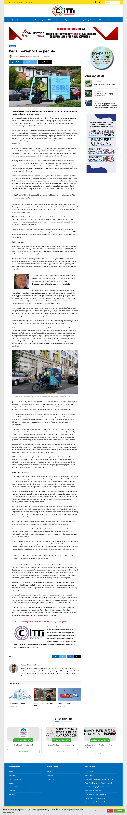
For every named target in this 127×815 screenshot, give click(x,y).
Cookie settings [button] (100, 811)
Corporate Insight (62, 20)
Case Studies (13, 787)
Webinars (101, 20)
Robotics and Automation (93, 790)
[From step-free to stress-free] (45, 694)
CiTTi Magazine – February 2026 (104, 84)
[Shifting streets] (69, 694)
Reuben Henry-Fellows (22, 56)
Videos (50, 20)
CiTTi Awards (89, 771)
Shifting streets (64, 704)
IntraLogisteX (89, 775)
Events (110, 20)
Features (28, 20)
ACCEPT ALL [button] (119, 811)
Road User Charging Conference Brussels (98, 783)
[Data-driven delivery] (20, 694)
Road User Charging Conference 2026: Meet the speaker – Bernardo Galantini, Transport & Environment (105, 106)
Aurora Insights (40, 20)
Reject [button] (110, 811)
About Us (20, 2)
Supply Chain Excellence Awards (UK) (62, 745)
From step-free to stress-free (43, 705)
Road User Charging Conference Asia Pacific (99, 779)
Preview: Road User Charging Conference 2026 (103, 95)
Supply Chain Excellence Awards (95, 798)
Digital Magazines (87, 20)
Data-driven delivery (17, 704)
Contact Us (28, 2)
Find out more (23, 751)
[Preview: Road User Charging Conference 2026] (88, 93)
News (19, 20)
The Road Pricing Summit (23, 745)
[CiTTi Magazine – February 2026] (88, 83)
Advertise (12, 2)
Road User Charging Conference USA (97, 787)
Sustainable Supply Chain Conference (97, 802)
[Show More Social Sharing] (54, 62)
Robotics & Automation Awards (95, 794)
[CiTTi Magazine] (63, 10)
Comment (74, 20)
